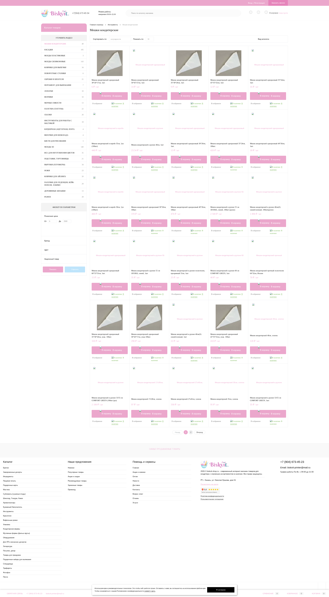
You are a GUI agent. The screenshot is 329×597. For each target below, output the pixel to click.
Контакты (136, 490)
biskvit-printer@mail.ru (298, 467)
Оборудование (8, 538)
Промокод (72, 490)
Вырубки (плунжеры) (54, 165)
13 (83, 103)
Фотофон (6, 573)
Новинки (71, 468)
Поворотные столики (55, 73)
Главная (136, 468)
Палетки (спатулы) (53, 109)
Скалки (48, 115)
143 (82, 62)
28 (83, 197)
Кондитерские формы (11, 529)
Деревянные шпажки (54, 191)
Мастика (6, 490)
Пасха (5, 577)
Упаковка (6, 524)
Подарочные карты (10, 485)
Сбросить (75, 269)
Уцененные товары (75, 485)
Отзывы (136, 498)
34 (83, 67)
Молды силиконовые (55, 62)
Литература (7, 546)
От (45, 221)
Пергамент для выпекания (57, 85)
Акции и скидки (74, 476)
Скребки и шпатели (54, 79)
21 (83, 79)
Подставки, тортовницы (56, 159)
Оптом (135, 476)
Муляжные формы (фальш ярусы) (16, 533)
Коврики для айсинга (55, 176)
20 (83, 176)
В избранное (97, 104)
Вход (250, 3)
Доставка (136, 485)
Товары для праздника (12, 555)
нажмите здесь (149, 591)
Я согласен (221, 590)
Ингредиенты (8, 476)
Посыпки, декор (9, 551)
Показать (52, 269)
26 (83, 115)
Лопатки (48, 91)
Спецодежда (8, 564)
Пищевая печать (9, 481)
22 (83, 109)
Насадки (48, 50)
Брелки (6, 468)
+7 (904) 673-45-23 (34, 594)
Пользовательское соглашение (212, 499)
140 (82, 147)
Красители (7, 516)
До (60, 221)
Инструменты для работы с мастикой (58, 122)
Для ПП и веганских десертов (14, 542)
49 (83, 44)
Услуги (135, 503)
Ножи (47, 171)
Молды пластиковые (54, 56)
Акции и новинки (139, 472)
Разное (47, 197)
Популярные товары (76, 472)
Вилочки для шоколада (56, 135)
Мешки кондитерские (55, 44)
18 (83, 122)
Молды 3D (49, 147)
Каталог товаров (52, 27)
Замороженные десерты (12, 472)
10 (83, 91)
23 (83, 171)
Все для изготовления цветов (59, 153)
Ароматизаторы (9, 503)
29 (83, 184)
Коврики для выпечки (55, 67)
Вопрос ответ (138, 494)
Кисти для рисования (55, 141)
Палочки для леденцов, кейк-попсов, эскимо (59, 183)
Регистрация (259, 3)
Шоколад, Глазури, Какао (13, 498)
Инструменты (8, 511)
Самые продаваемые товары (164, 449)
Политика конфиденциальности (212, 496)
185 (82, 50)
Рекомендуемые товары (77, 481)
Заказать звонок (278, 3)
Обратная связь (14, 594)
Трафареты (7, 568)
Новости (136, 481)
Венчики (48, 97)
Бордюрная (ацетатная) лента (59, 129)
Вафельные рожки (10, 520)
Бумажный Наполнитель (12, 507)
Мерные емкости (52, 103)
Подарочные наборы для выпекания (17, 559)
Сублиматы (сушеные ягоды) (14, 494)
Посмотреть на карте (209, 484)
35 (83, 153)
